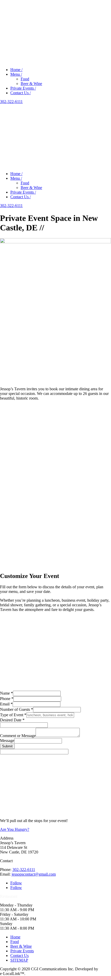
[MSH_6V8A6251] (55, 384)
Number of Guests (16, 709)
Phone (6, 698)
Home (15, 937)
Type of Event (13, 715)
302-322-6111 (11, 101)
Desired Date (12, 720)
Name (6, 693)
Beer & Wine (31, 83)
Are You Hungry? (14, 829)
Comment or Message (18, 735)
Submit (7, 746)
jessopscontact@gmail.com (34, 874)
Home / (16, 69)
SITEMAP (19, 960)
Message (7, 740)
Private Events (22, 951)
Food (25, 79)
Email (6, 704)
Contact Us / (20, 93)
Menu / (16, 74)
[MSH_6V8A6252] (55, 242)
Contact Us (19, 955)
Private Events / (23, 88)
